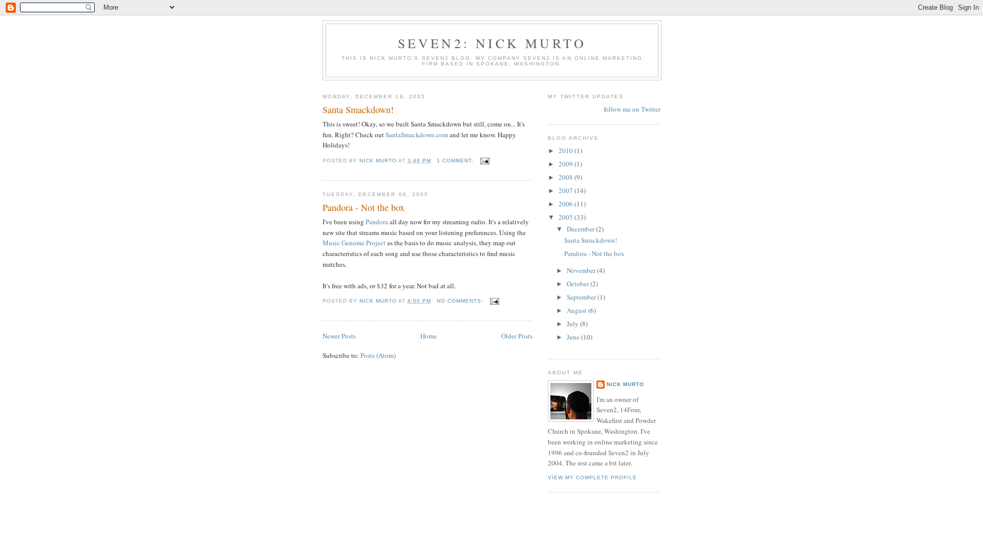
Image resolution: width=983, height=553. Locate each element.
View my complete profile (592, 477)
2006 (566, 203)
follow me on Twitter (632, 109)
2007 (566, 190)
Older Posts (516, 336)
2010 (566, 150)
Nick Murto (625, 384)
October (578, 283)
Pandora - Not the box (363, 207)
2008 (566, 177)
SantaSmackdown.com (417, 134)
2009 (566, 163)
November (582, 270)
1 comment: (456, 160)
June (574, 337)
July (573, 323)
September (582, 297)
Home (428, 336)
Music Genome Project (354, 242)
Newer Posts (339, 336)
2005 (566, 217)
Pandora (377, 221)
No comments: (461, 301)
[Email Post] (485, 160)
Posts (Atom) (378, 355)
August (577, 310)
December (581, 228)
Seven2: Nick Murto (492, 43)
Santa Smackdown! (358, 109)
